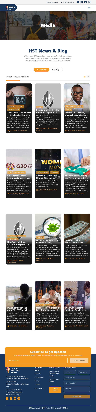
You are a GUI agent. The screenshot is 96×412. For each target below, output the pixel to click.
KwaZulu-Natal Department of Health (54, 373)
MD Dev (65, 408)
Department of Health (54, 380)
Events (37, 381)
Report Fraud (55, 389)
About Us (38, 374)
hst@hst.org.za (15, 395)
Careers (37, 385)
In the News (42, 70)
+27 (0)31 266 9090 (15, 390)
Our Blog (55, 70)
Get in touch (39, 388)
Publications (39, 377)
